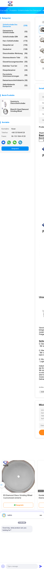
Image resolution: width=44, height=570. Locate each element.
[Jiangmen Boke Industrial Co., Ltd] (10, 3)
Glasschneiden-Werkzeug (15, 53)
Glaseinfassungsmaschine (15, 62)
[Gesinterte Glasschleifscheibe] (6, 104)
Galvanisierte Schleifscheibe (15, 31)
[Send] (41, 566)
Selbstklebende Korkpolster (15, 85)
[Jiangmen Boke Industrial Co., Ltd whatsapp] (9, 142)
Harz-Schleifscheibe (15, 41)
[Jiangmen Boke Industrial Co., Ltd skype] (20, 142)
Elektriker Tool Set (15, 66)
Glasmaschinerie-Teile (15, 57)
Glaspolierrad (15, 45)
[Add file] (3, 566)
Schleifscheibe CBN (15, 37)
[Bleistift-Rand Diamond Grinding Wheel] (6, 111)
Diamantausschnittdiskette (15, 80)
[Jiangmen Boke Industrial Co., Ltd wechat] (15, 142)
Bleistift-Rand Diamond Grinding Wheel (19, 110)
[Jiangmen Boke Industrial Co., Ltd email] (3, 142)
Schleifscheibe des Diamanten (15, 25)
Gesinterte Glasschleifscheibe (17, 102)
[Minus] (40, 515)
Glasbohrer (15, 49)
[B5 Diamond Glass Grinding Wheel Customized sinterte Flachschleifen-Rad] (18, 476)
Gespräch (15, 148)
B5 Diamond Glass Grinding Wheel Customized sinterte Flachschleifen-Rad (17, 498)
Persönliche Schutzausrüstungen (15, 75)
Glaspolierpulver (15, 70)
